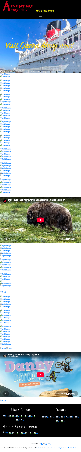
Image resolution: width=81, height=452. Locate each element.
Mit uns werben (52, 448)
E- (37, 448)
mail (39, 448)
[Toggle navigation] (40, 16)
